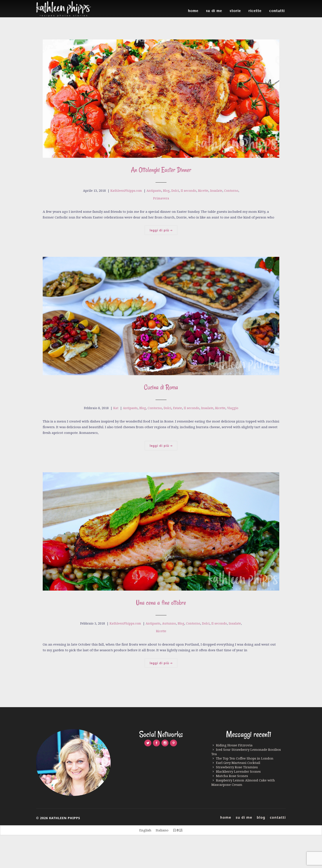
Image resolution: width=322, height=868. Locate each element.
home (193, 11)
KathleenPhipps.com (126, 190)
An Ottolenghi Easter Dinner (161, 169)
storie (235, 11)
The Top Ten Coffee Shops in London (244, 758)
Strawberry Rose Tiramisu (237, 767)
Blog (166, 190)
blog (261, 817)
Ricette (255, 11)
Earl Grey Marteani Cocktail (238, 762)
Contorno (231, 190)
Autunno (169, 623)
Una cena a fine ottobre (161, 602)
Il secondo (188, 190)
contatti (278, 817)
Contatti (277, 11)
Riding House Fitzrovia (234, 745)
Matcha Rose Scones (232, 776)
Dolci (175, 190)
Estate (177, 408)
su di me (214, 11)
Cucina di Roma (161, 387)
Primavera (161, 198)
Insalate (216, 190)
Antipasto (154, 190)
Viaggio (232, 408)
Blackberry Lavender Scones (238, 771)
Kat (115, 408)
